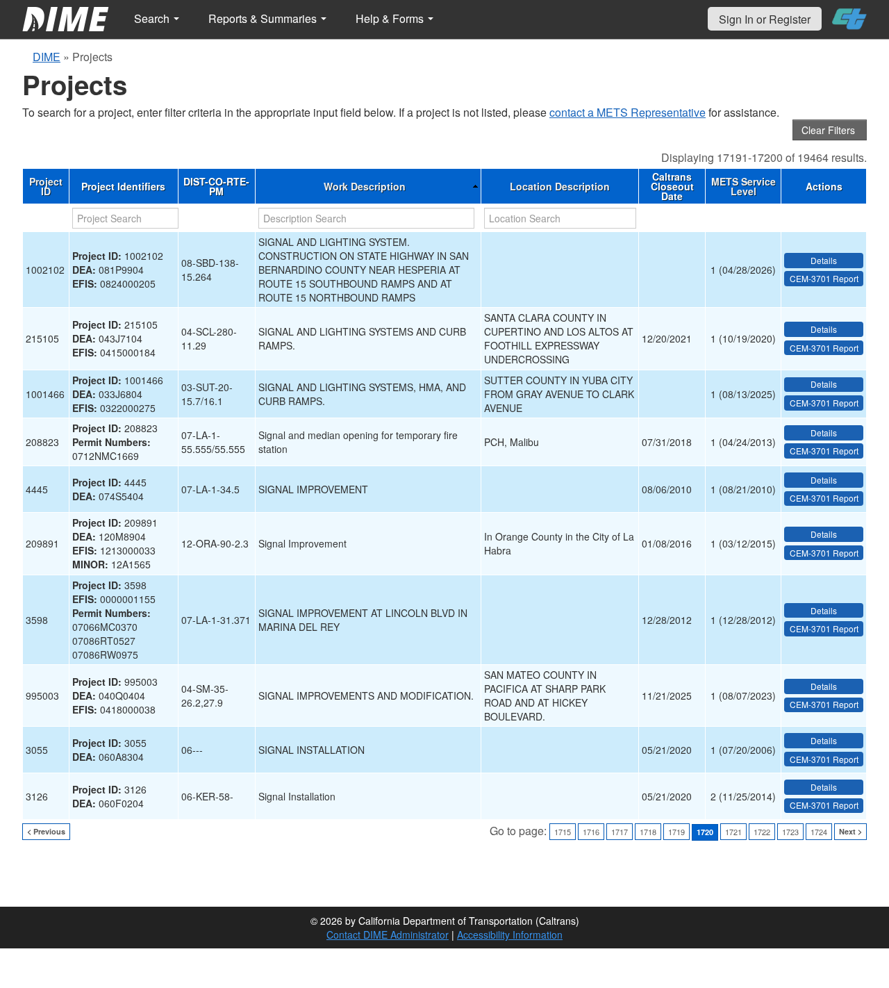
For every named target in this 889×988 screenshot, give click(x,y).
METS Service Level (743, 186)
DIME (46, 57)
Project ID (46, 186)
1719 (676, 831)
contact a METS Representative (627, 112)
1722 (762, 831)
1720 (705, 832)
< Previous (46, 831)
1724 (819, 831)
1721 (733, 831)
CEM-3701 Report (824, 278)
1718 (648, 831)
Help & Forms (391, 18)
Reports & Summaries (263, 18)
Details (824, 260)
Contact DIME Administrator (387, 934)
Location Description (560, 186)
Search (153, 18)
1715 (562, 831)
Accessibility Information (510, 934)
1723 (790, 831)
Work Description (365, 186)
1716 (591, 831)
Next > (850, 831)
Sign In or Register (765, 19)
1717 (619, 831)
